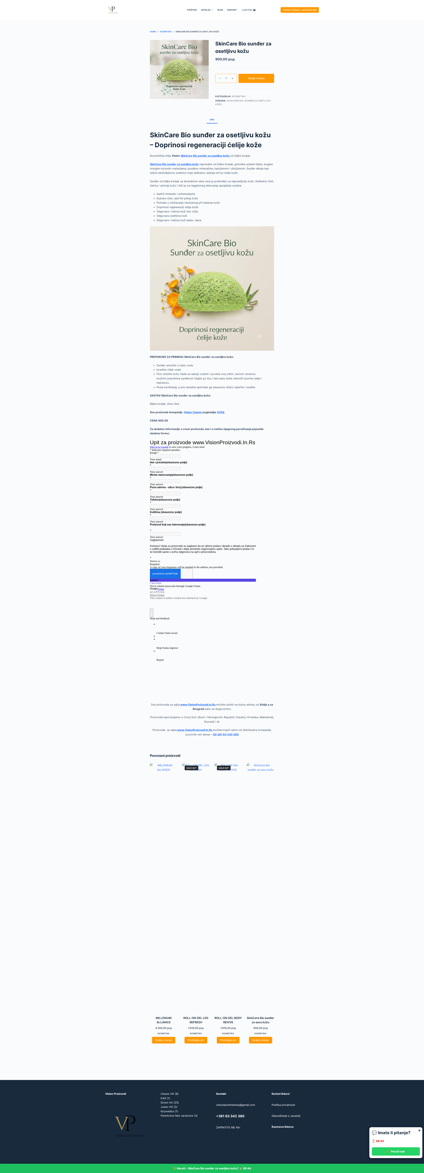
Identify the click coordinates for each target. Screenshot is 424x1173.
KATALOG (206, 10)
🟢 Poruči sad (396, 1151)
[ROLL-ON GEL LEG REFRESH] (196, 887)
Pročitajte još (196, 1040)
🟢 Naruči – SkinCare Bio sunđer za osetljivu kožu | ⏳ (212, 1168)
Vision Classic (192, 412)
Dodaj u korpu (256, 78)
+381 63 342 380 (230, 1116)
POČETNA (192, 10)
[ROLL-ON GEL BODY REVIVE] (228, 887)
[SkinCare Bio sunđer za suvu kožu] (260, 887)
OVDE (221, 412)
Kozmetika (239, 96)
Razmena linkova (282, 1126)
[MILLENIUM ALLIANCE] (163, 887)
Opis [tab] (212, 119)
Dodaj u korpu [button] (163, 1040)
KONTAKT (232, 10)
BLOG (220, 10)
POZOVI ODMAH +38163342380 (299, 10)
